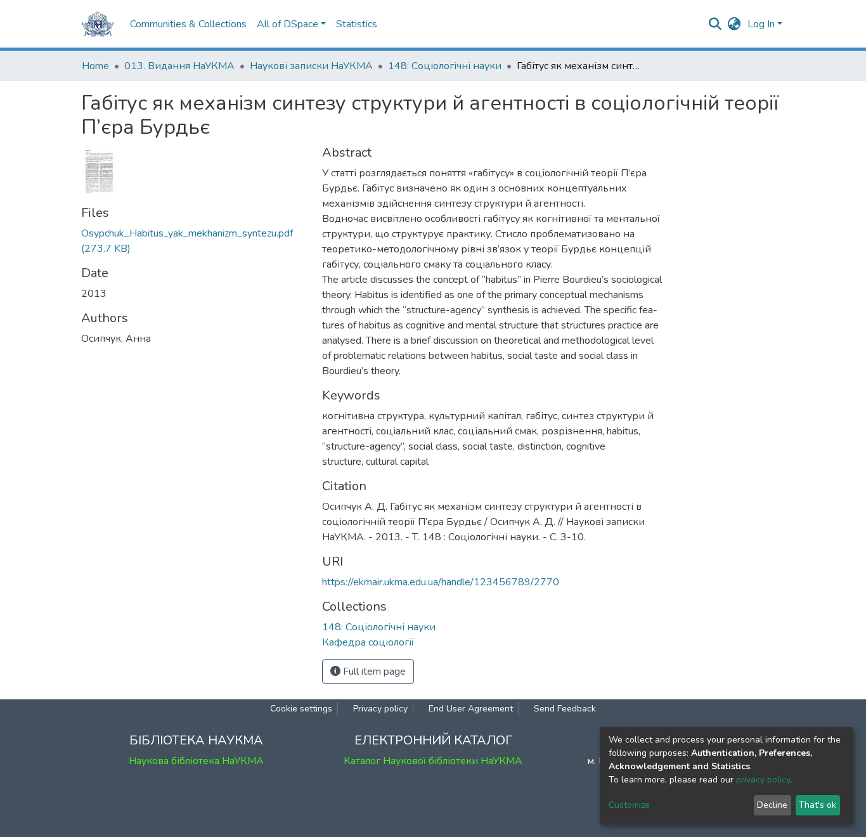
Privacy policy (380, 709)
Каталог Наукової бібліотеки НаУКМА (433, 761)
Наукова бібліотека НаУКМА (196, 761)
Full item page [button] (373, 671)
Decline (772, 805)
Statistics (356, 24)
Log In (761, 24)
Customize (629, 805)
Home (95, 66)
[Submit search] (715, 24)
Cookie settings (301, 709)
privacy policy (763, 780)
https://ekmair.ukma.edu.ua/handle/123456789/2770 (440, 582)
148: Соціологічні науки (444, 66)
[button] (734, 24)
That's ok (817, 805)
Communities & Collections (188, 24)
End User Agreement (471, 709)
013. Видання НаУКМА (179, 66)
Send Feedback (565, 709)
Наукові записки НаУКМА (311, 66)
